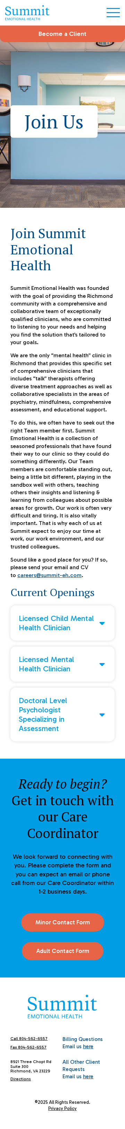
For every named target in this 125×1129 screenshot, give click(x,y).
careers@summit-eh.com (49, 575)
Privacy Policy (62, 1108)
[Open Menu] (113, 12)
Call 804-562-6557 (29, 1038)
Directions (20, 1079)
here (88, 1046)
